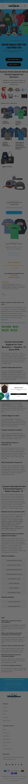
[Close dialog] (27, 385)
